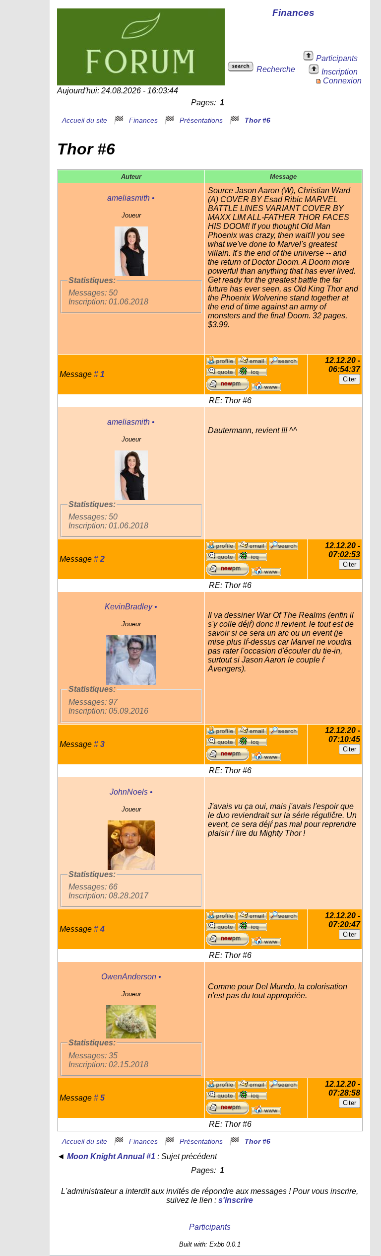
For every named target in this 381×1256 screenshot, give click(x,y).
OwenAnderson (128, 976)
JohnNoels (129, 792)
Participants (337, 58)
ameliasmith (128, 198)
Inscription (339, 72)
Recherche (275, 69)
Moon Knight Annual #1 (111, 1156)
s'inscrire (235, 1200)
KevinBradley (128, 606)
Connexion (342, 80)
